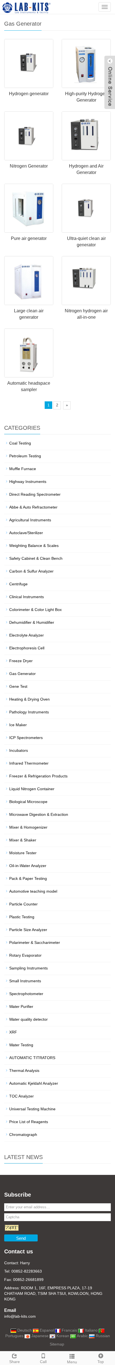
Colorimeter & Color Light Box (35, 609)
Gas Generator (22, 673)
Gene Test (18, 686)
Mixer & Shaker (22, 840)
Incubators (18, 750)
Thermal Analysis (24, 1070)
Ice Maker (18, 725)
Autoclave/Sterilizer (26, 533)
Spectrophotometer (26, 993)
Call (43, 1361)
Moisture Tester (23, 853)
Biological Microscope (28, 801)
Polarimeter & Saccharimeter (34, 942)
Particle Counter (23, 904)
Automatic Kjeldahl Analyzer (33, 1083)
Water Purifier (21, 1006)
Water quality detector (28, 1019)
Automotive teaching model (33, 891)
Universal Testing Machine (32, 1109)
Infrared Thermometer (29, 763)
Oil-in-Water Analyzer (27, 865)
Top (100, 1361)
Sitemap (57, 1344)
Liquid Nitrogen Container (31, 789)
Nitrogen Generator (29, 166)
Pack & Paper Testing (28, 878)
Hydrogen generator (29, 93)
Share (14, 1361)
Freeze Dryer (21, 661)
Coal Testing (20, 443)
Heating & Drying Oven (29, 699)
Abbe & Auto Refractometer (33, 507)
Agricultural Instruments (30, 520)
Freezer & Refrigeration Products (38, 776)
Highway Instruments (27, 481)
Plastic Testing (21, 917)
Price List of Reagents (28, 1122)
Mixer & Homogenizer (28, 827)
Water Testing (21, 1045)
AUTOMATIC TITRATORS (32, 1057)
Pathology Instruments (29, 712)
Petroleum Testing (25, 456)
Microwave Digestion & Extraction (38, 814)
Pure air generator (29, 238)
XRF (13, 1032)
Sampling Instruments (28, 968)
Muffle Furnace (22, 469)
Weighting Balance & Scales (34, 545)
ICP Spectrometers (26, 737)
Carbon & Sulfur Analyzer (31, 571)
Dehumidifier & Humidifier (31, 622)
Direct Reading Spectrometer (35, 494)
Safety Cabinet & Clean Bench (36, 558)
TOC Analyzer (21, 1096)
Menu (72, 1362)
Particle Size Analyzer (28, 929)
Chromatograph (23, 1134)
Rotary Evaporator (25, 955)
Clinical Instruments (26, 597)
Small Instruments (25, 981)
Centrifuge (18, 584)
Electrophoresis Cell (26, 648)
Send (21, 1238)
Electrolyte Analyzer (26, 635)
